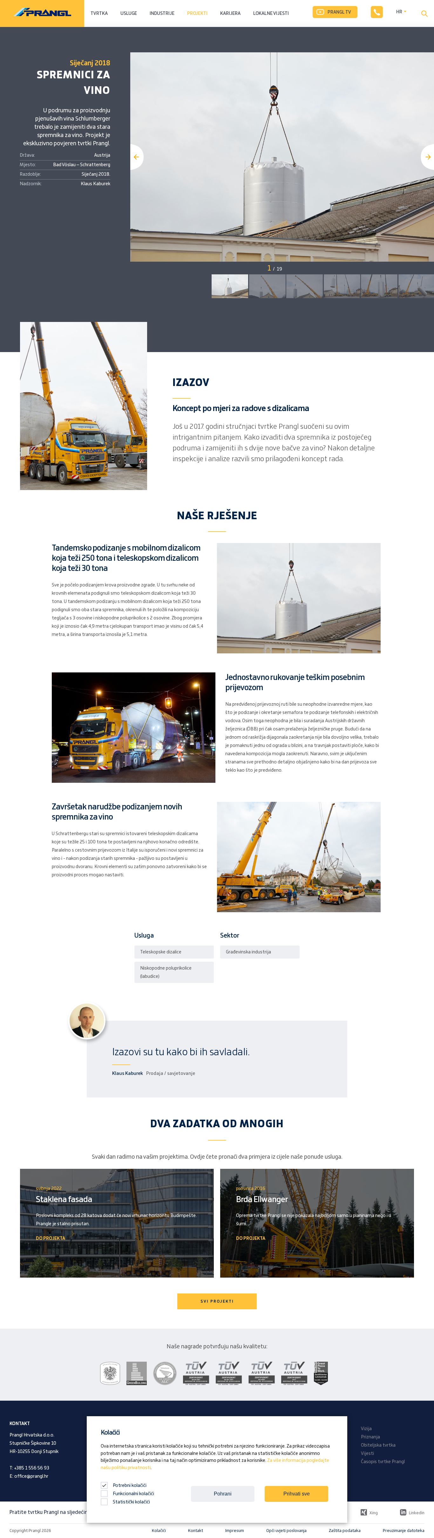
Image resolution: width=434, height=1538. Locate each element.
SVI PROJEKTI (217, 1301)
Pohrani (223, 1493)
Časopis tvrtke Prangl (383, 1461)
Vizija (366, 1428)
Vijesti (367, 1453)
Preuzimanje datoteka (403, 1530)
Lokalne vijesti (271, 13)
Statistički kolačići (131, 1502)
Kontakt (195, 1530)
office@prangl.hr (31, 1476)
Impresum (234, 1530)
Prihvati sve (296, 1493)
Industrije (162, 13)
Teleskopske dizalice (160, 952)
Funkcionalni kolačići (133, 1493)
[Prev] (137, 157)
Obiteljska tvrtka (378, 1445)
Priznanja (370, 1437)
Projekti (197, 13)
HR (399, 12)
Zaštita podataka (345, 1530)
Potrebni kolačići (129, 1485)
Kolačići (159, 1530)
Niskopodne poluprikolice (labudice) (166, 972)
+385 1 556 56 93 (31, 1468)
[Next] (427, 157)
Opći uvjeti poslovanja (286, 1530)
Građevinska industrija (248, 952)
